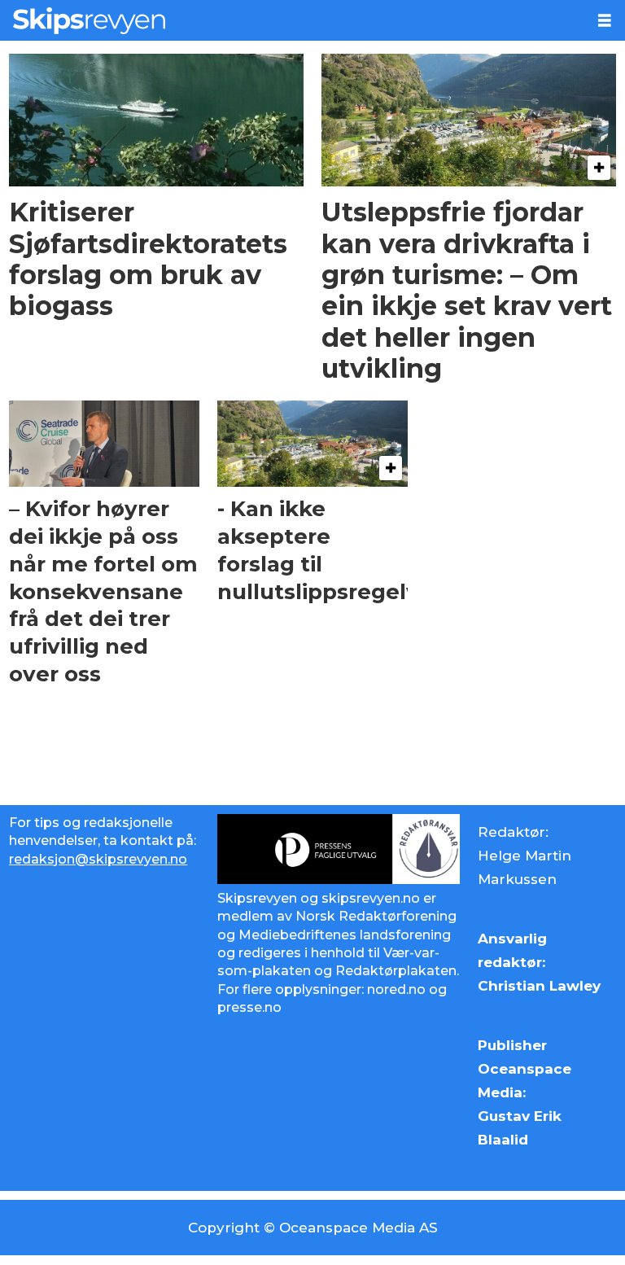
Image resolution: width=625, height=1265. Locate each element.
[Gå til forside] (292, 20)
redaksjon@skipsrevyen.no (98, 859)
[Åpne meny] (604, 20)
